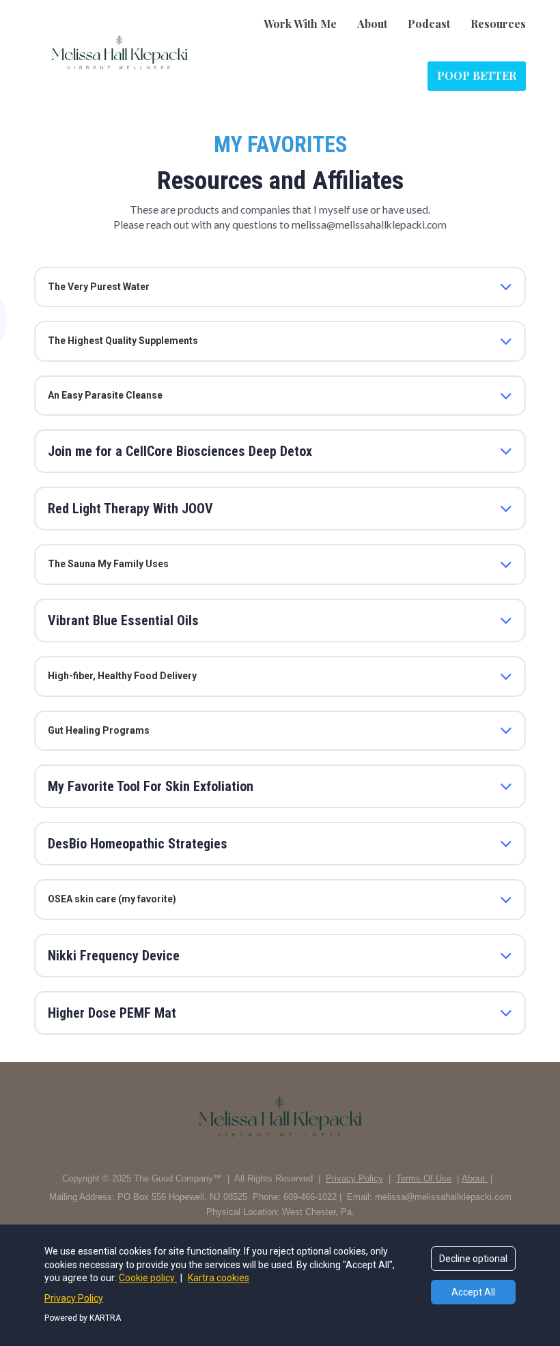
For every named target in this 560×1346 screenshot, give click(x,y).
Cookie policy (148, 1277)
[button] (506, 286)
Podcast (429, 23)
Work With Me (300, 23)
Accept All (473, 1292)
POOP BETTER (476, 75)
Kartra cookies (218, 1277)
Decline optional (473, 1258)
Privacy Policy (73, 1298)
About (372, 23)
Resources (498, 23)
